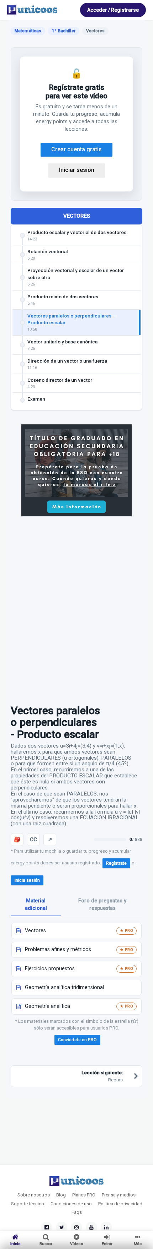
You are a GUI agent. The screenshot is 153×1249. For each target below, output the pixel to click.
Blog (61, 1195)
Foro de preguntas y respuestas (102, 904)
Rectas (102, 1076)
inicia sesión (27, 880)
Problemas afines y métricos (58, 949)
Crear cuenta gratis (76, 149)
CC (33, 839)
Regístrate (116, 863)
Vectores (35, 931)
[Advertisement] (76, 607)
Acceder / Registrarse (113, 10)
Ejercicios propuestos (50, 969)
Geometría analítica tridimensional (64, 987)
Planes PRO (83, 1195)
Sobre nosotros (33, 1195)
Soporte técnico (27, 1203)
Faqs (77, 1212)
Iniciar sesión (76, 170)
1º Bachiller (63, 30)
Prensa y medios (119, 1195)
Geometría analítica (47, 1006)
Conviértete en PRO (77, 1039)
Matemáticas (28, 30)
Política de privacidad (120, 1203)
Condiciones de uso (71, 1203)
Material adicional (36, 904)
